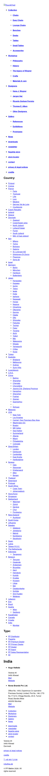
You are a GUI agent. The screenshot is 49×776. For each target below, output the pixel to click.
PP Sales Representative (18, 652)
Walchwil (16, 501)
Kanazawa (17, 280)
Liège (15, 583)
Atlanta (15, 436)
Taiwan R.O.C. (14, 546)
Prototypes (17, 131)
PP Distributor (13, 636)
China (10, 375)
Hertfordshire (18, 459)
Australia (11, 357)
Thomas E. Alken (20, 106)
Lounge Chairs (19, 25)
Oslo (15, 464)
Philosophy (18, 60)
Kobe (15, 293)
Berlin (15, 267)
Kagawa (16, 283)
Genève (16, 507)
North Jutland (18, 225)
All (9, 654)
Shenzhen (17, 393)
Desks (15, 35)
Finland (11, 183)
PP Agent (12, 649)
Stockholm (17, 538)
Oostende (17, 562)
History (16, 65)
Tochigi (16, 325)
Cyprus (11, 186)
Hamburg (16, 272)
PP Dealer (12, 647)
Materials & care (20, 81)
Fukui (15, 328)
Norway (11, 462)
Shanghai (17, 380)
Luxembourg (13, 370)
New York (17, 415)
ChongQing (17, 386)
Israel (10, 262)
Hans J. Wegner (19, 91)
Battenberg (17, 275)
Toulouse (16, 194)
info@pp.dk (8, 764)
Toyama (16, 330)
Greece (11, 215)
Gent (15, 570)
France (11, 188)
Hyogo (15, 301)
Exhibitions (18, 126)
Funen (15, 230)
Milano (15, 241)
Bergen (16, 475)
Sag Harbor (17, 430)
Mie (14, 338)
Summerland (18, 433)
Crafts (15, 76)
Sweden (11, 525)
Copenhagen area (20, 222)
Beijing (15, 378)
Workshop (12, 55)
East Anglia (17, 457)
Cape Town (17, 488)
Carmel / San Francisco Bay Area (26, 420)
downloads (13, 141)
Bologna (16, 246)
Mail (10, 678)
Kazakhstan (13, 614)
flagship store (14, 152)
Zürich (15, 504)
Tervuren (16, 559)
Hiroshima (17, 307)
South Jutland (18, 233)
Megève (16, 201)
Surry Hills (17, 367)
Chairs (15, 15)
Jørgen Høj (17, 96)
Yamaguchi (17, 346)
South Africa (13, 486)
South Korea (13, 520)
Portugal (11, 483)
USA (10, 412)
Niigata (16, 343)
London (16, 449)
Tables (15, 40)
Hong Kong (12, 493)
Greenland (12, 480)
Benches (17, 30)
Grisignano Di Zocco (21, 254)
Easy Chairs (18, 20)
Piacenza (16, 257)
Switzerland (13, 499)
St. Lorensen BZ (19, 251)
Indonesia (12, 551)
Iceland (11, 212)
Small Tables (18, 45)
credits (11, 172)
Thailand (11, 478)
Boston (15, 425)
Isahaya (16, 296)
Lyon (15, 199)
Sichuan (16, 407)
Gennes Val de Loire (21, 204)
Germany (12, 265)
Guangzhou (17, 401)
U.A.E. (10, 372)
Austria (11, 607)
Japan (10, 278)
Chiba (15, 349)
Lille (14, 196)
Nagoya (16, 304)
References (18, 121)
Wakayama (17, 341)
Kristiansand (18, 470)
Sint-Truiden (18, 593)
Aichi (15, 333)
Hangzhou (17, 391)
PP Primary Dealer (15, 644)
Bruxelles (16, 567)
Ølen (15, 472)
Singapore (12, 496)
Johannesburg (18, 491)
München (16, 270)
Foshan (16, 396)
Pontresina (17, 512)
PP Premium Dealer (16, 641)
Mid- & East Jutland (20, 236)
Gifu (14, 317)
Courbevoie (17, 207)
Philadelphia (18, 441)
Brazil (10, 604)
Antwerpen (17, 564)
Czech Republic (14, 209)
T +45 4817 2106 (10, 759)
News (10, 136)
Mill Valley (17, 428)
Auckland (16, 517)
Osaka (15, 315)
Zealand (16, 220)
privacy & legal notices (18, 167)
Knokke (16, 578)
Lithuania (12, 522)
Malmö (15, 533)
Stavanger (17, 467)
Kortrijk (15, 575)
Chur (15, 509)
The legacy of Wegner (22, 70)
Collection (12, 10)
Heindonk (17, 572)
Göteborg (16, 528)
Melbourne (17, 362)
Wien (15, 609)
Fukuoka (16, 322)
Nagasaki (17, 299)
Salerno (16, 249)
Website (11, 680)
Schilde (16, 591)
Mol (14, 586)
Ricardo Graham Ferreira (23, 101)
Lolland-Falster (19, 228)
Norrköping (17, 536)
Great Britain (13, 446)
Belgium (11, 557)
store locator (13, 157)
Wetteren (16, 596)
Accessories (18, 50)
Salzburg (16, 612)
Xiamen (16, 399)
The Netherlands (15, 549)
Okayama (17, 309)
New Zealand (13, 514)
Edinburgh (17, 451)
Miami (15, 438)
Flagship (11, 639)
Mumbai (16, 625)
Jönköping (17, 530)
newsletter (12, 146)
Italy (10, 238)
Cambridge (17, 454)
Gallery (11, 116)
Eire (10, 601)
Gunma (16, 312)
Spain (10, 541)
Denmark (12, 217)
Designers (12, 86)
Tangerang (17, 554)
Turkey (11, 354)
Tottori (15, 336)
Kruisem (16, 580)
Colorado (16, 443)
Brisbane (16, 359)
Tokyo (15, 288)
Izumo (15, 286)
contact (11, 162)
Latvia (10, 543)
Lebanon (11, 599)
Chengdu (16, 383)
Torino (15, 243)
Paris (15, 191)
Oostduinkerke (18, 588)
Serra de (16, 259)
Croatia (11, 620)
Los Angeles (18, 417)
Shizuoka (16, 320)
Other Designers (20, 111)
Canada (11, 617)
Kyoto (15, 351)
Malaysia (11, 409)
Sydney (16, 365)
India (10, 622)
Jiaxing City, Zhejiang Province (25, 388)
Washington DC (19, 422)
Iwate (15, 291)
